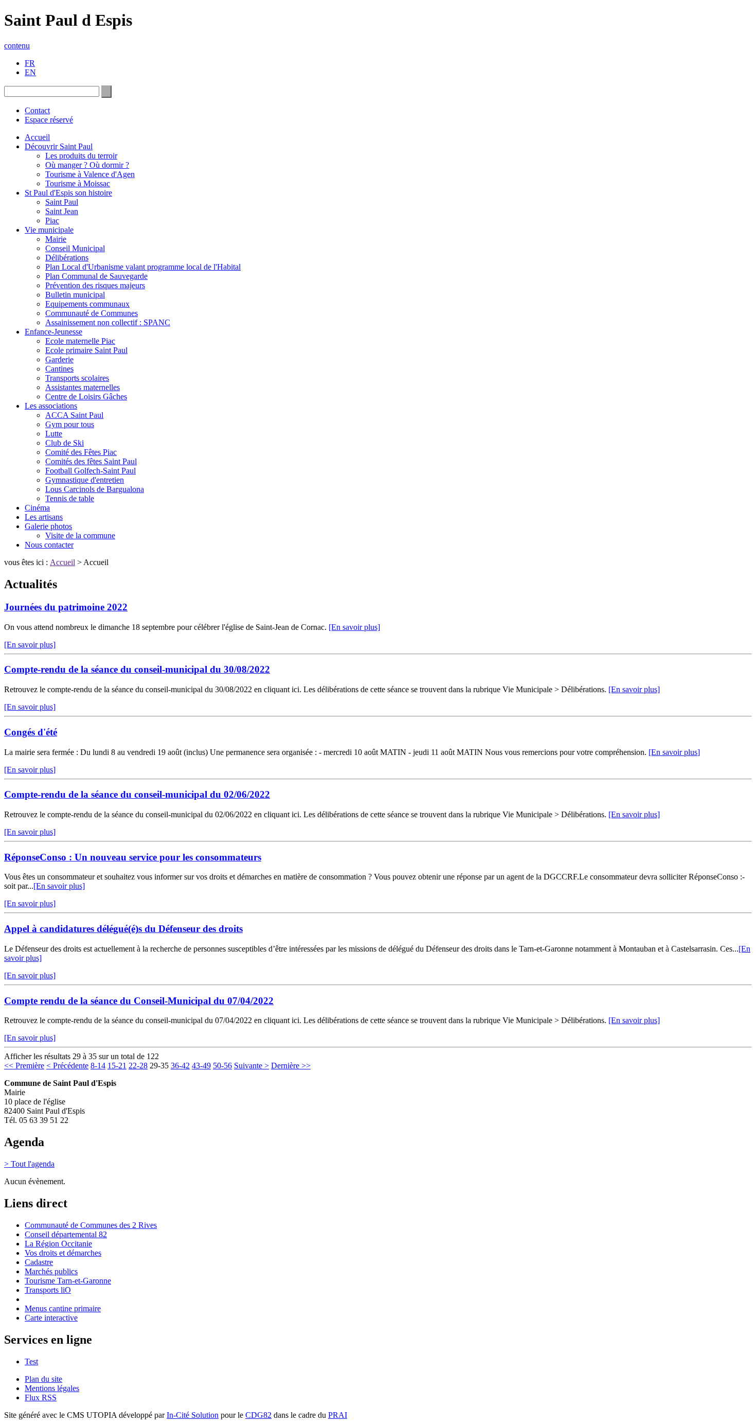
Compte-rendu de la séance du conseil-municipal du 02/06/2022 (137, 794)
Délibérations (66, 257)
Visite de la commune (80, 535)
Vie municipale (49, 229)
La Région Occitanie (58, 1243)
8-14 (98, 1065)
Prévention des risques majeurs (95, 285)
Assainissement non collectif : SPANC (107, 322)
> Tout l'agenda (29, 1163)
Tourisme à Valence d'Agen (90, 174)
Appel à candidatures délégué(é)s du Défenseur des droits (123, 928)
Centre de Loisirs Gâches (86, 396)
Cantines (59, 368)
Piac (52, 220)
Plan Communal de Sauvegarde (96, 276)
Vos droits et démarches (63, 1253)
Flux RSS (41, 1397)
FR (30, 63)
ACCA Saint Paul (74, 415)
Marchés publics (51, 1271)
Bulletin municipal (75, 294)
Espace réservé (49, 119)
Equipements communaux (87, 304)
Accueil (37, 137)
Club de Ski (64, 442)
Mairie (55, 239)
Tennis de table (69, 498)
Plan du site (43, 1379)
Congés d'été (30, 732)
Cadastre (39, 1262)
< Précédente (67, 1065)
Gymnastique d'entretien (84, 480)
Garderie (59, 359)
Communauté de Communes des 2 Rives (91, 1225)
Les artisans (44, 517)
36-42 (180, 1065)
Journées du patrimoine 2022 (66, 607)
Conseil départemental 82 (66, 1234)
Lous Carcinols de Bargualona (94, 489)
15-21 (117, 1065)
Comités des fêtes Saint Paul (91, 461)
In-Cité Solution (193, 1415)
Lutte (53, 433)
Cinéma (37, 507)
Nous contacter (49, 544)
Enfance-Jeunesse (53, 331)
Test (31, 1361)
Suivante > (251, 1065)
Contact (37, 110)
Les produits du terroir (81, 155)
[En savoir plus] (354, 627)
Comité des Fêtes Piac (81, 452)
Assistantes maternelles (82, 387)
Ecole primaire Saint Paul (86, 350)
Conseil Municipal (75, 248)
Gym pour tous (69, 424)
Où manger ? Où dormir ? (87, 165)
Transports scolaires (77, 378)
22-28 (138, 1065)
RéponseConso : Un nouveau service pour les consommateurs (132, 857)
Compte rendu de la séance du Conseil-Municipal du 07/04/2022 (139, 1000)
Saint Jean (61, 211)
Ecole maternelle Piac (80, 341)
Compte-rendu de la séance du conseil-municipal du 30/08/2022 (137, 669)
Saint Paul (61, 202)
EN (30, 72)
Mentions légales (52, 1388)
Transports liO (48, 1290)
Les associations (51, 405)
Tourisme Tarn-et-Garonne (68, 1280)
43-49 (201, 1065)
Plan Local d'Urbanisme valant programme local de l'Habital (143, 266)
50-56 (222, 1065)
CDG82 (258, 1415)
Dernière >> (291, 1065)
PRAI (337, 1415)
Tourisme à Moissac (77, 183)
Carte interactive (51, 1317)
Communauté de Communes (91, 313)
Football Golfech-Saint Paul (90, 470)
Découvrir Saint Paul (59, 146)
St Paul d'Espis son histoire (68, 192)
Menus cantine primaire (63, 1308)
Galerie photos (48, 526)
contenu (17, 45)
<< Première (24, 1065)
